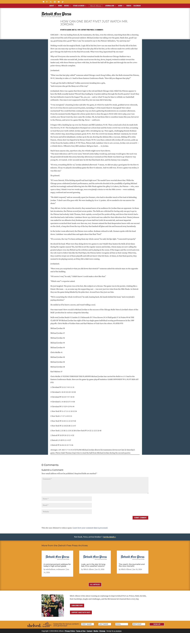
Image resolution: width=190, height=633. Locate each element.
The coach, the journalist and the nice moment (132, 565)
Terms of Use (81, 631)
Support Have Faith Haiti (81, 612)
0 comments (99, 30)
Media (96, 631)
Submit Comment (140, 518)
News (60, 6)
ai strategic (118, 631)
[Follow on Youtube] (58, 1)
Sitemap (102, 631)
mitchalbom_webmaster (55, 569)
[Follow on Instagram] (54, 1)
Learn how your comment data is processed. (90, 528)
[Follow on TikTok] (62, 1)
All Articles (95, 584)
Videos (128, 6)
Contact (89, 631)
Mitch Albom (66, 30)
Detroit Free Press (87, 30)
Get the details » (109, 537)
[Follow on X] (50, 1)
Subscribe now (77, 605)
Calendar (137, 6)
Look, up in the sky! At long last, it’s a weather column (93, 565)
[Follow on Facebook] (46, 1)
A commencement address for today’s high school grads (57, 565)
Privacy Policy (70, 631)
